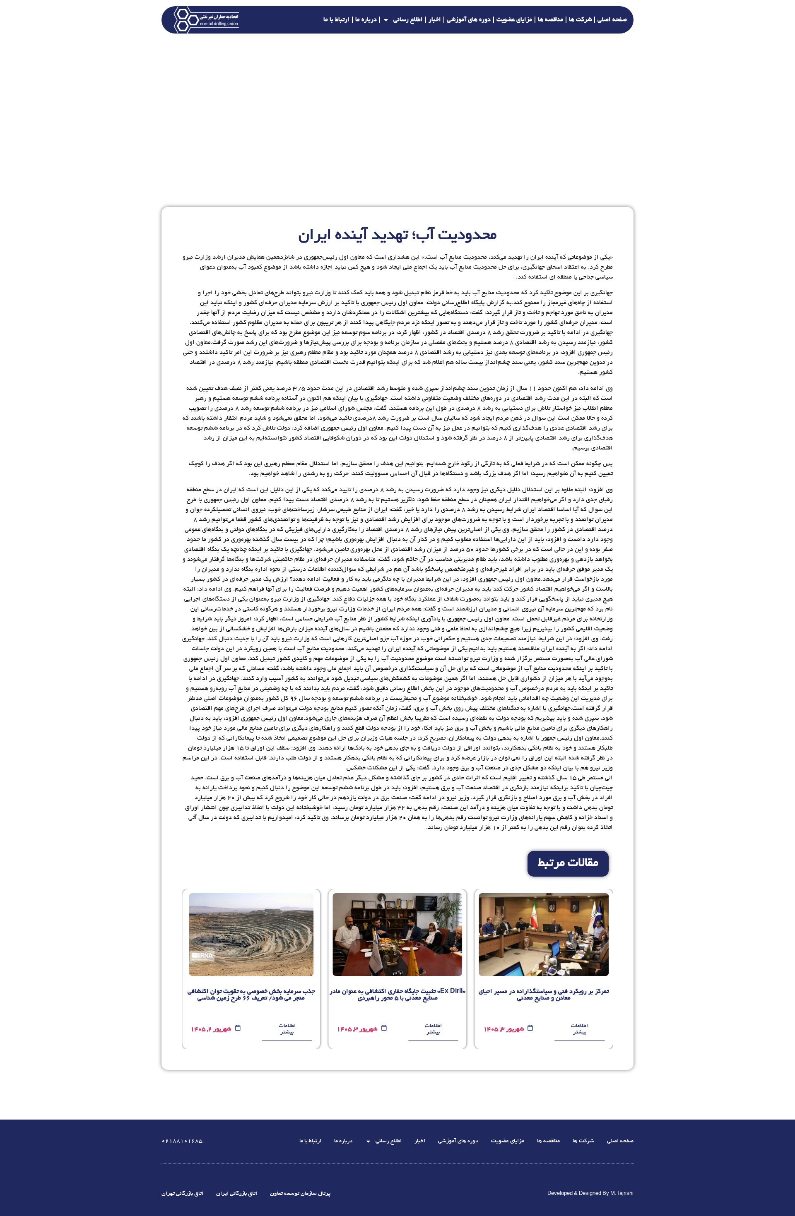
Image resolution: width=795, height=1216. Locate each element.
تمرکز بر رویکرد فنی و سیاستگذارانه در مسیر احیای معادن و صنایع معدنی (544, 995)
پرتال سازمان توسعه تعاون (300, 1194)
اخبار (435, 20)
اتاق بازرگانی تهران (182, 1194)
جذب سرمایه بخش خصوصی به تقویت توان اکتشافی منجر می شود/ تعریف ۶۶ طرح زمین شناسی (251, 995)
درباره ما (366, 20)
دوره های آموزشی (469, 20)
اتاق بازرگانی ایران (236, 1194)
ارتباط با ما (336, 20)
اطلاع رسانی (408, 20)
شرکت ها (580, 20)
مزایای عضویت (514, 20)
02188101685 (181, 1141)
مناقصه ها (550, 20)
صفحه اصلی (612, 20)
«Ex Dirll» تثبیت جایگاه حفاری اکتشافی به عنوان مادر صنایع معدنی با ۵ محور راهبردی (397, 995)
